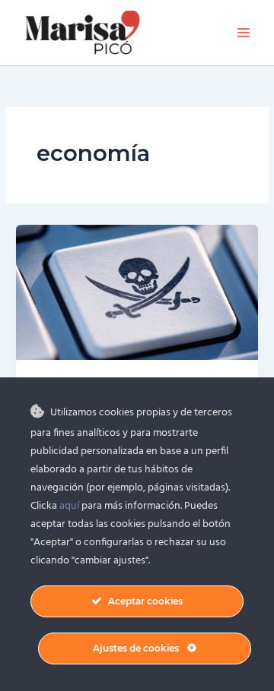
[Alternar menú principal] (244, 33)
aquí (69, 506)
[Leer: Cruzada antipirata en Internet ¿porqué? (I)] (137, 292)
